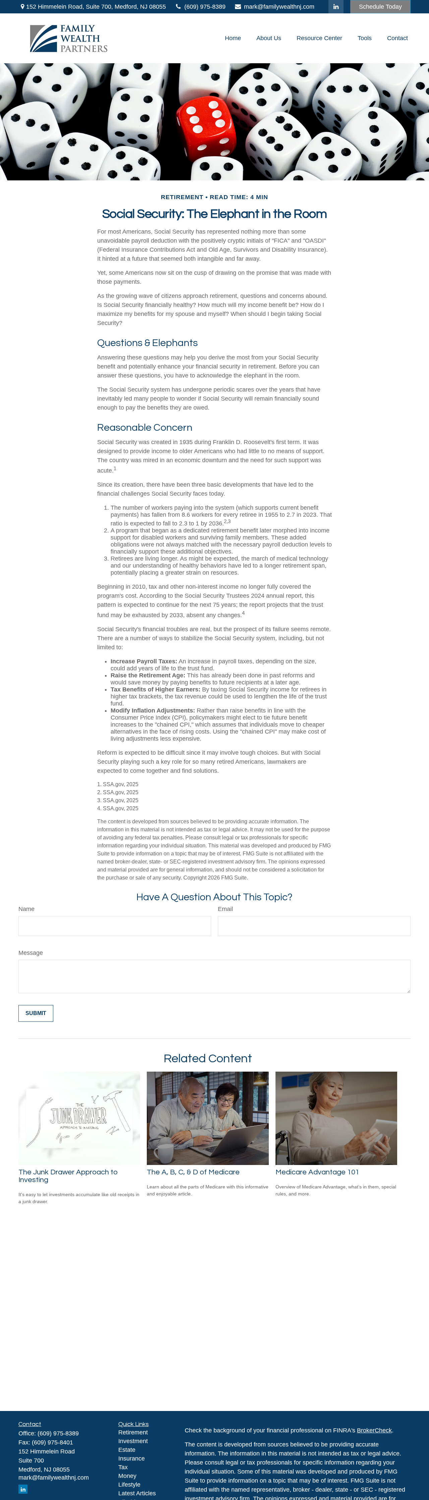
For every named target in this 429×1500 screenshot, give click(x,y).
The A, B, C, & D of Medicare (193, 1172)
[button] (233, 38)
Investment (133, 1441)
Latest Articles (137, 1493)
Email (225, 909)
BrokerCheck (374, 1430)
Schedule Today (380, 6)
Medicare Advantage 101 (317, 1172)
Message (30, 952)
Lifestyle (129, 1484)
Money (127, 1476)
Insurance (131, 1458)
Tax (123, 1467)
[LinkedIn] (336, 6)
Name (26, 909)
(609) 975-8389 (205, 6)
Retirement (133, 1432)
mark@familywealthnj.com (279, 6)
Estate (126, 1449)
